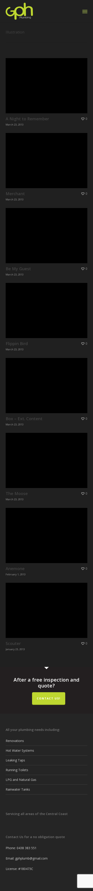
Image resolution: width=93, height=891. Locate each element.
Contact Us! (48, 698)
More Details (47, 82)
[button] (84, 11)
